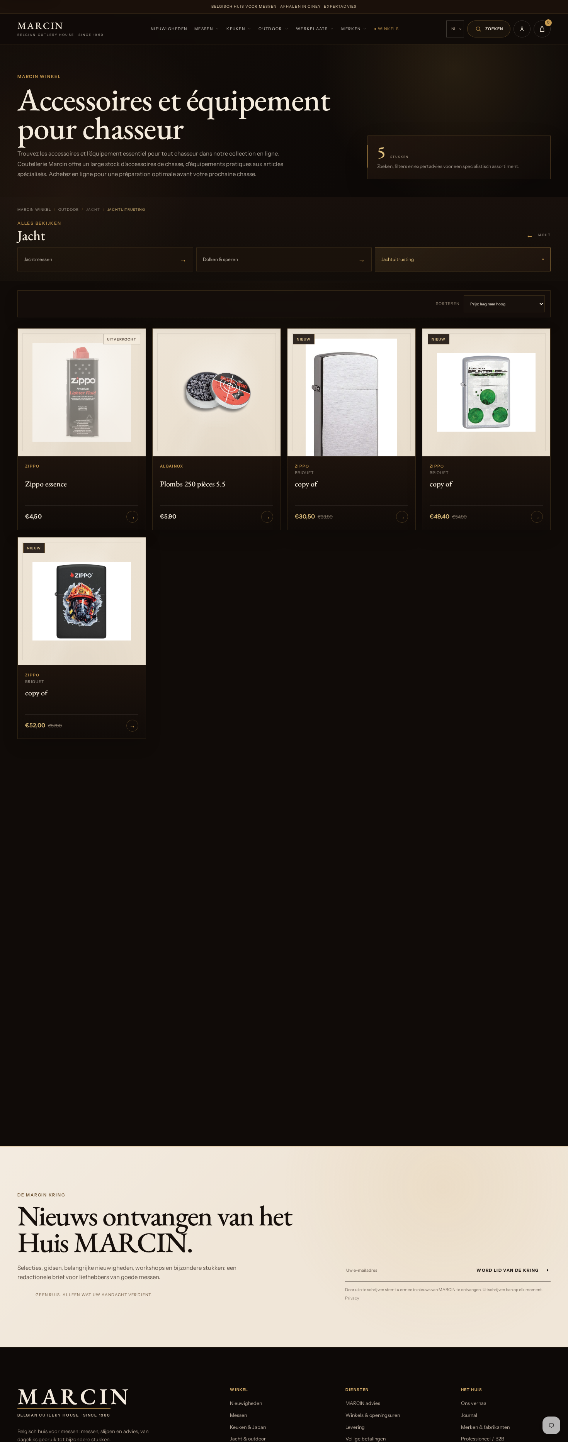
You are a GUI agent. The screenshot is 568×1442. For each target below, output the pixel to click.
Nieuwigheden (169, 28)
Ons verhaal (474, 1403)
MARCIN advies (362, 1403)
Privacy (352, 1298)
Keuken (235, 28)
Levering (355, 1427)
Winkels (388, 28)
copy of (306, 483)
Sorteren (447, 303)
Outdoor (270, 28)
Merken (351, 28)
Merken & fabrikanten (485, 1427)
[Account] (522, 28)
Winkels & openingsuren (372, 1415)
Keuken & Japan (248, 1427)
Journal (469, 1415)
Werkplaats (312, 28)
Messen (203, 28)
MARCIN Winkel (34, 209)
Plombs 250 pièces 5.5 (193, 483)
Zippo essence (45, 483)
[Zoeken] (488, 28)
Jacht (538, 234)
